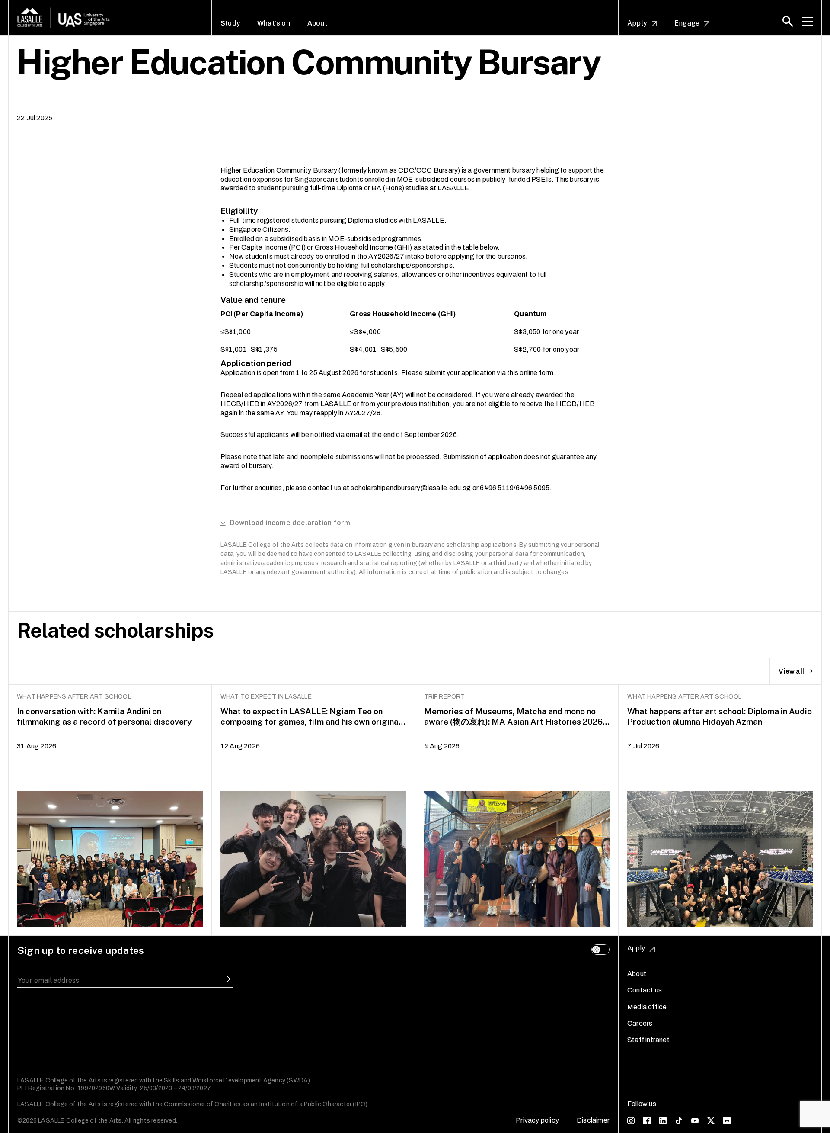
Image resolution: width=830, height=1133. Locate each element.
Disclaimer (593, 1120)
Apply (637, 23)
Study (230, 23)
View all (791, 671)
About (317, 23)
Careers (639, 1023)
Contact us (644, 990)
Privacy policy (537, 1120)
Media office (647, 1007)
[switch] (600, 949)
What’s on (273, 23)
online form (536, 372)
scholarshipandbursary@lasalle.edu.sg (411, 487)
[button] (787, 21)
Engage (686, 23)
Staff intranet (648, 1039)
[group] (110, 810)
